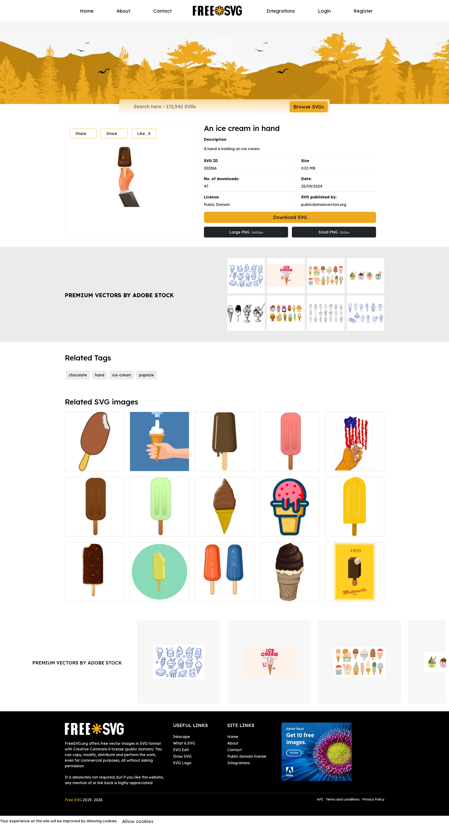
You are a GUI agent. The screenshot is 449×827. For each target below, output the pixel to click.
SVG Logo (182, 762)
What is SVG (184, 743)
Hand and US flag (346, 464)
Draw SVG (182, 756)
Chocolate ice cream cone (288, 529)
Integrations (281, 11)
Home (87, 11)
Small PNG (334, 232)
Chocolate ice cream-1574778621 (224, 462)
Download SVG (290, 217)
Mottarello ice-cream (349, 595)
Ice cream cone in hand (156, 464)
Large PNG (246, 232)
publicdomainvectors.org (323, 204)
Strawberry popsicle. (283, 464)
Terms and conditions (342, 799)
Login (324, 11)
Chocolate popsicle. (87, 529)
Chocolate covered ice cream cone (289, 592)
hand (99, 375)
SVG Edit (181, 749)
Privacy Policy (373, 799)
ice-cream (121, 375)
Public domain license (246, 756)
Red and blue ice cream (221, 595)
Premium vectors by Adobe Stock (119, 295)
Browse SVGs (308, 107)
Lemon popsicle (149, 529)
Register (363, 11)
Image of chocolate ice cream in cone (224, 527)
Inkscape (181, 736)
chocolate (78, 375)
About (123, 11)
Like (143, 133)
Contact (162, 11)
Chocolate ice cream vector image (94, 592)
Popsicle (77, 464)
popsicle (146, 375)
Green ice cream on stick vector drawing (159, 592)
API (320, 799)
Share (81, 133)
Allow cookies (137, 821)
